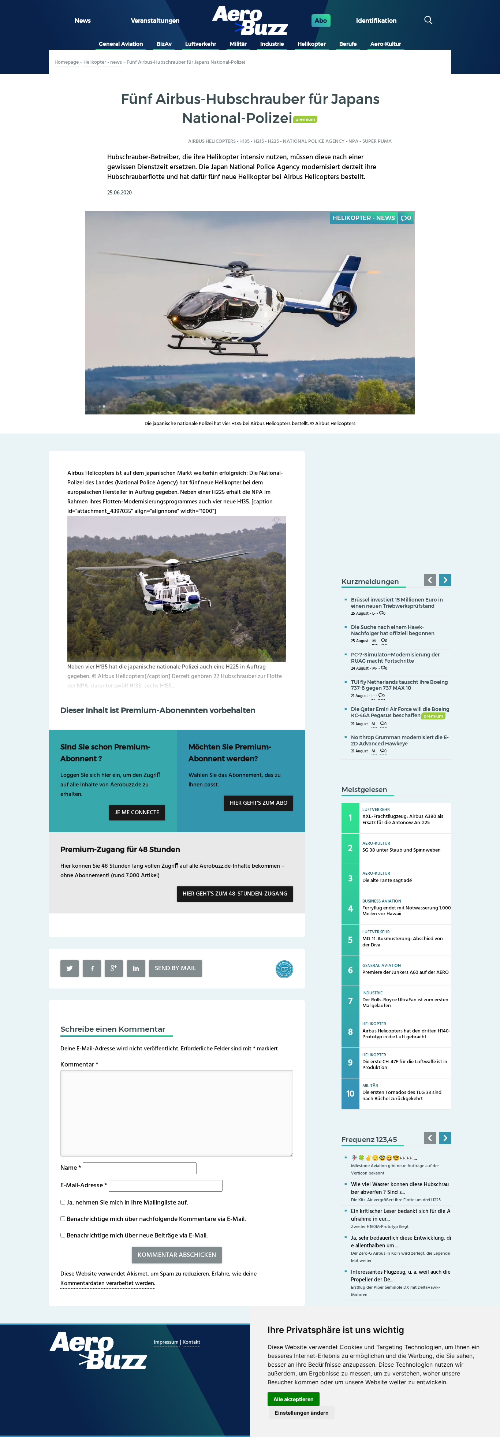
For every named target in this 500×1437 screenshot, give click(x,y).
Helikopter (312, 44)
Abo (321, 20)
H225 (273, 141)
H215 (259, 141)
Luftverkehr (200, 44)
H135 (244, 141)
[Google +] (114, 968)
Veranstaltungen (155, 20)
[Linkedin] (136, 968)
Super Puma (377, 141)
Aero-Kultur (385, 44)
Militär (238, 44)
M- (374, 641)
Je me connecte (137, 813)
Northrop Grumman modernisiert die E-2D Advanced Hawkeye (400, 740)
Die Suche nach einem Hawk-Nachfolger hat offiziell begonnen (392, 630)
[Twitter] (69, 968)
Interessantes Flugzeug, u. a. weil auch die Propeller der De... (401, 1276)
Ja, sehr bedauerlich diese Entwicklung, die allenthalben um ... (401, 1242)
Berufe (348, 44)
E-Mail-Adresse (83, 1185)
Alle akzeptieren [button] (293, 1399)
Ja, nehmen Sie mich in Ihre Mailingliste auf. (126, 1203)
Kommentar (79, 1065)
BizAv (164, 44)
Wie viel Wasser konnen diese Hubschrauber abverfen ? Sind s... (400, 1188)
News (83, 20)
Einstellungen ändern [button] (302, 1413)
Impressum (167, 1342)
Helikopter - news (102, 62)
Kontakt (191, 1342)
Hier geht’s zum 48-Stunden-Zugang (235, 894)
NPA (353, 141)
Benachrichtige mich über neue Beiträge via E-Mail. (137, 1236)
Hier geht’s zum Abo (258, 803)
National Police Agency (314, 141)
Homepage (67, 62)
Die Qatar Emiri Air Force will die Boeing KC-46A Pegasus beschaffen (400, 712)
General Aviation (121, 44)
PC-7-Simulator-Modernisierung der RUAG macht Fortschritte (395, 658)
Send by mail (175, 968)
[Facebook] (92, 968)
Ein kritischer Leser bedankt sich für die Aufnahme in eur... (401, 1215)
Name (70, 1168)
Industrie (272, 44)
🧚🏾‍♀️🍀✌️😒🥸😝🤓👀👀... (384, 1158)
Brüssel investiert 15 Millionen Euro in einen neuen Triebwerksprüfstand (397, 603)
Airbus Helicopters (212, 141)
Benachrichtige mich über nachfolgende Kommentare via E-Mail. (156, 1219)
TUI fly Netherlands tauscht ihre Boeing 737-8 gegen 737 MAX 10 (399, 685)
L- (374, 614)
